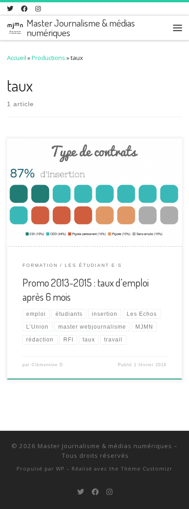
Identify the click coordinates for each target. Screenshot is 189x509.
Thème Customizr (146, 468)
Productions (48, 58)
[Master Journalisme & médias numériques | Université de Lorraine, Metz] (15, 26)
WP (60, 468)
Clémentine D (47, 365)
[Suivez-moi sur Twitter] (10, 9)
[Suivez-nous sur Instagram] (38, 9)
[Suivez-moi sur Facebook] (24, 9)
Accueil (16, 58)
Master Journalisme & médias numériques (105, 446)
